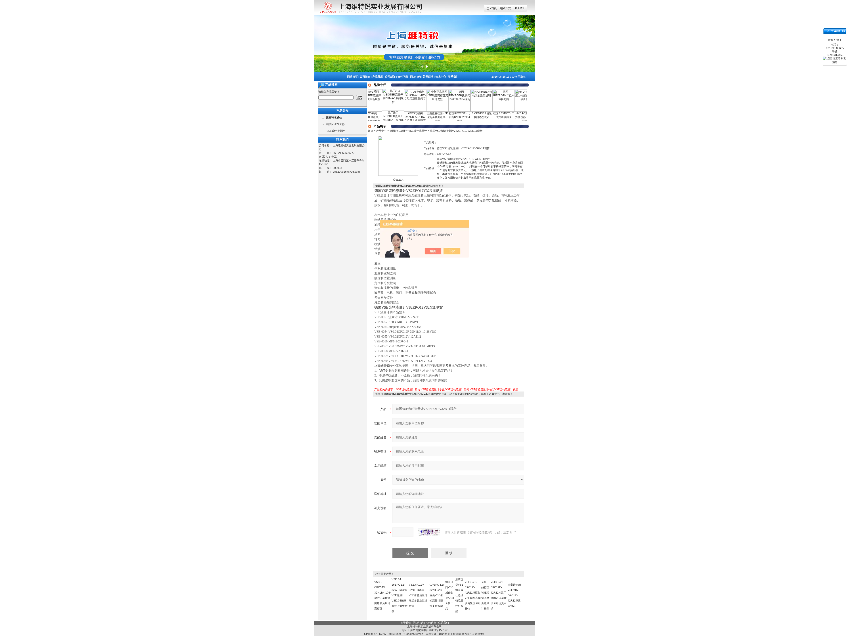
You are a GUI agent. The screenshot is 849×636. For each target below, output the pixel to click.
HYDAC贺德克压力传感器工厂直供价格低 (508, 117)
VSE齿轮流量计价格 (408, 389)
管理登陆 (431, 634)
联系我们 (453, 76)
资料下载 (403, 76)
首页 (370, 130)
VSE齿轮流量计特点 (482, 389)
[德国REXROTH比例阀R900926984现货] (442, 91)
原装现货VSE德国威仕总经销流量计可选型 (459, 595)
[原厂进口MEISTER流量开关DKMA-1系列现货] (375, 90)
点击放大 (398, 179)
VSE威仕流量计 (335, 130)
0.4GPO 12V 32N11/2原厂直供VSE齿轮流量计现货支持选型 (437, 595)
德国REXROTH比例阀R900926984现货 (441, 117)
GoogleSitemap (413, 634)
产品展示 (377, 76)
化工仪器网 (454, 634)
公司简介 (365, 76)
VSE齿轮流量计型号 (457, 389)
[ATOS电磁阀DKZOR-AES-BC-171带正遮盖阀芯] (397, 91)
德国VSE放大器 (335, 124)
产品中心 (381, 130)
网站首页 (352, 76)
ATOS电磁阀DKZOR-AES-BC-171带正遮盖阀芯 (397, 117)
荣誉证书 (428, 76)
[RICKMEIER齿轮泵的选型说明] (464, 91)
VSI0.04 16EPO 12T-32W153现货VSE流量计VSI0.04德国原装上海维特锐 (399, 595)
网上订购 (415, 76)
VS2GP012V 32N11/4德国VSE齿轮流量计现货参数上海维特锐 (418, 595)
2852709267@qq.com (346, 171)
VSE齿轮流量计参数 (433, 389)
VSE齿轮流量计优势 (506, 389)
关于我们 (405, 622)
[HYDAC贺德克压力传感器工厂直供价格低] (508, 91)
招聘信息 (431, 622)
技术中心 (440, 76)
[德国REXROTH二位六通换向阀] (486, 91)
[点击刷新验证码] (429, 532)
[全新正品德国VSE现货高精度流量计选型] (420, 91)
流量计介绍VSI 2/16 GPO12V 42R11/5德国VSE (514, 595)
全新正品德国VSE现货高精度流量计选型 (419, 117)
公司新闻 (390, 76)
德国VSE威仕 (397, 130)
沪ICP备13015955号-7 (390, 634)
